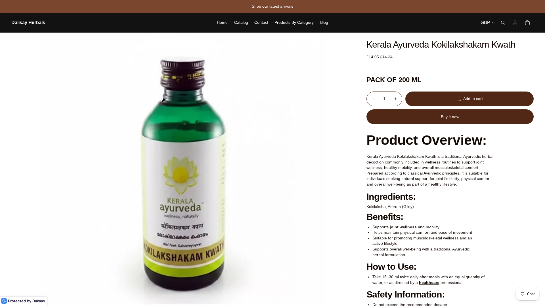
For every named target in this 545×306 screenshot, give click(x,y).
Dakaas (38, 301)
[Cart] (527, 22)
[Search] (503, 22)
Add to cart (473, 98)
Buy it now (450, 116)
